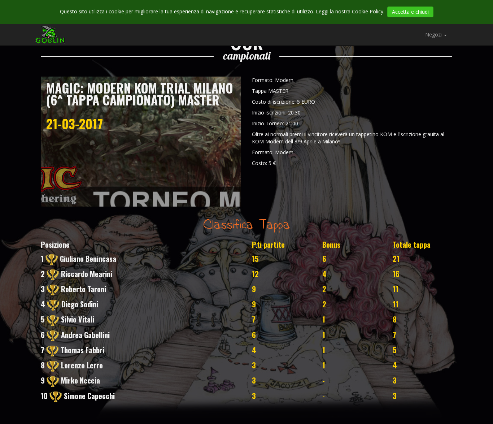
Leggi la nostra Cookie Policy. (350, 11)
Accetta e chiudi (410, 11)
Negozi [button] (434, 34)
